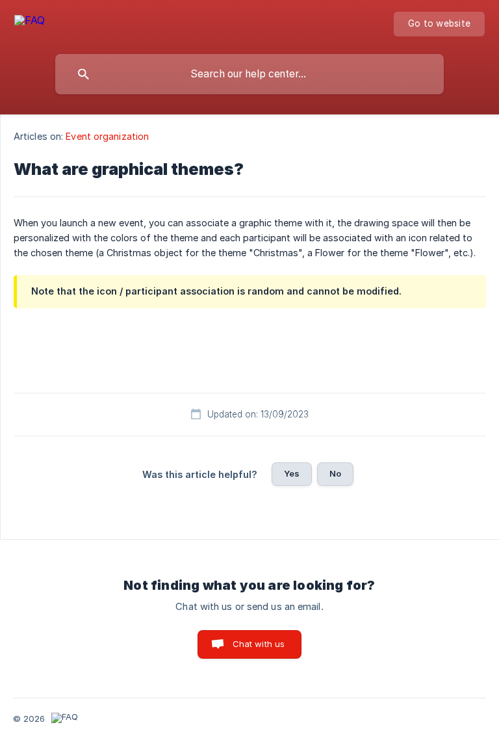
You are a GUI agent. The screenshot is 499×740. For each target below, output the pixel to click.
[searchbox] (249, 74)
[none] (29, 22)
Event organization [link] (107, 136)
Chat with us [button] (259, 644)
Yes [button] (292, 473)
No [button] (335, 473)
